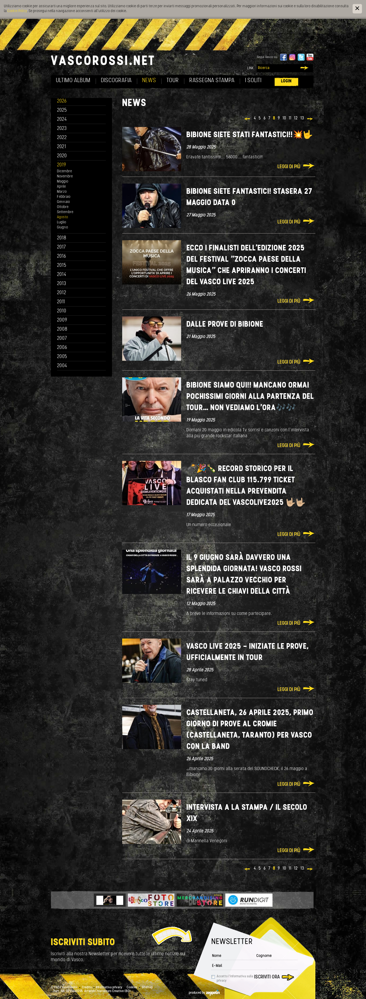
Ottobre (63, 207)
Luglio (61, 222)
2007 (62, 338)
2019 (61, 165)
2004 (62, 366)
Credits (87, 987)
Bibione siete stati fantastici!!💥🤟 (249, 135)
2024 (62, 119)
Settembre (65, 212)
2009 (62, 320)
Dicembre (64, 171)
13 (302, 118)
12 (296, 118)
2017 (61, 247)
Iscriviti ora (267, 977)
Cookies (132, 987)
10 (284, 118)
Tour (173, 81)
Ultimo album (73, 81)
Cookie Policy (17, 11)
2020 (62, 156)
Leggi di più (289, 167)
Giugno (62, 227)
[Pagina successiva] (310, 119)
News (149, 81)
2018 (61, 238)
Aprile (61, 187)
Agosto (62, 217)
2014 (61, 274)
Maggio (62, 182)
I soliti (253, 81)
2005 (62, 356)
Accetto (235, 978)
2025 (62, 110)
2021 (61, 147)
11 (290, 118)
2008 (62, 329)
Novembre (65, 176)
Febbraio (63, 197)
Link (250, 68)
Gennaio (63, 202)
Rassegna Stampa (212, 81)
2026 (62, 101)
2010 (61, 311)
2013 (61, 283)
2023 (62, 128)
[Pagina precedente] (247, 119)
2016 (61, 256)
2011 (61, 302)
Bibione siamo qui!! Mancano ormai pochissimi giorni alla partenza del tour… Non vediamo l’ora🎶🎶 (250, 396)
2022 (62, 137)
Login (286, 81)
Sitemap (147, 987)
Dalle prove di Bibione (224, 324)
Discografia (116, 81)
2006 (62, 347)
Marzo (62, 192)
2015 (61, 265)
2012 (61, 293)
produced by (197, 992)
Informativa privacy (109, 987)
